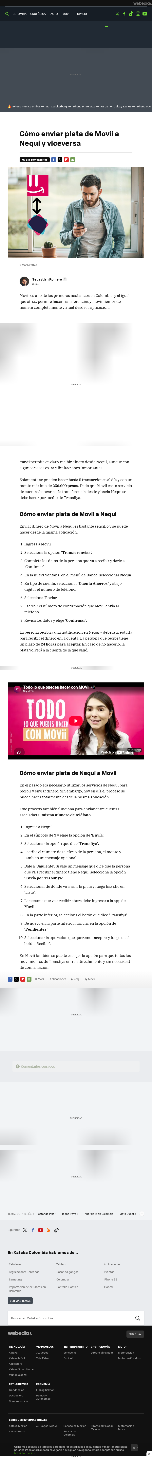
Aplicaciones (58, 979)
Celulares (15, 1264)
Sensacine (70, 1352)
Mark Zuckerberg (56, 106)
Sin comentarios (36, 159)
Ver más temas (20, 1301)
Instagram (138, 13)
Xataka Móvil (17, 1358)
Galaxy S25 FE (122, 106)
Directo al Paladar (102, 1352)
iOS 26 (104, 106)
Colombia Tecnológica (29, 14)
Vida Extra (42, 1358)
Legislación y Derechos (24, 1272)
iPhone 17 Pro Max (84, 106)
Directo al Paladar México (102, 1427)
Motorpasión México (126, 1427)
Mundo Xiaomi (18, 1375)
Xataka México (18, 1426)
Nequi (77, 979)
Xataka (13, 1352)
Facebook (124, 13)
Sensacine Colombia (70, 1432)
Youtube (144, 13)
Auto (54, 14)
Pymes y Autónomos (43, 1396)
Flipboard (66, 159)
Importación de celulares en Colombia (27, 1289)
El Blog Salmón (45, 1390)
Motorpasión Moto (129, 1358)
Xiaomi (108, 1287)
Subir (132, 1334)
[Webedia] (142, 3)
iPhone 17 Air (144, 106)
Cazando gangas (67, 1272)
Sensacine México (75, 1426)
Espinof (68, 1358)
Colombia (62, 1279)
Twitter (117, 13)
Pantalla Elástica (67, 1287)
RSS (48, 1229)
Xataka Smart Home (21, 1369)
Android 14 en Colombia (99, 1214)
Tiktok (131, 13)
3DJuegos (42, 1352)
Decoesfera (16, 1395)
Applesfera (15, 1363)
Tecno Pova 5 (70, 1214)
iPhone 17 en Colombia (26, 106)
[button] (49, 279)
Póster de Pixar (46, 1214)
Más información (24, 1453)
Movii (91, 979)
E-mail (72, 159)
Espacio (81, 14)
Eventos (109, 1272)
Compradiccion (18, 1401)
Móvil (67, 14)
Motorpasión (126, 1352)
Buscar (137, 1318)
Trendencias (16, 1390)
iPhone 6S (110, 1279)
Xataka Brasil (17, 1431)
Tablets (61, 1264)
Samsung (15, 1279)
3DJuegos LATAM (46, 1426)
